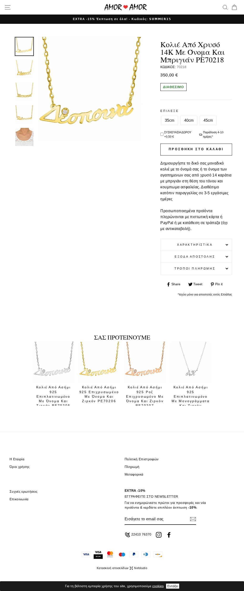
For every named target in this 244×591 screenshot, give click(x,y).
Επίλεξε (169, 111)
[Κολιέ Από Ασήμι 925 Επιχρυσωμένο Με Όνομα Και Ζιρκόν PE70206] (99, 362)
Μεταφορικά (134, 474)
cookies (158, 586)
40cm (188, 120)
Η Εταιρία (17, 459)
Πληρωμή (132, 467)
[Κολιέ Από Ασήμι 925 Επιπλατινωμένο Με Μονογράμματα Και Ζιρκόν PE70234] (190, 362)
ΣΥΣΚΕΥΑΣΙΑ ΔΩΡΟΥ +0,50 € (177, 134)
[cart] (234, 7)
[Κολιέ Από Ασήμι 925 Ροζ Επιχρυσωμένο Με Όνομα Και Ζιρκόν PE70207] (144, 362)
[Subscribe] (193, 519)
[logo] (125, 7)
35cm (169, 120)
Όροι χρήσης (20, 467)
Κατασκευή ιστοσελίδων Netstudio (122, 568)
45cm (208, 120)
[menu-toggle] (7, 7)
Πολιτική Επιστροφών (141, 459)
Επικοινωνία (19, 499)
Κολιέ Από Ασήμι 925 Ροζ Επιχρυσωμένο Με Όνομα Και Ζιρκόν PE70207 (145, 396)
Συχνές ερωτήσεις (23, 491)
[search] (225, 7)
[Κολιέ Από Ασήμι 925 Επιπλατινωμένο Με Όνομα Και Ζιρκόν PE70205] (53, 362)
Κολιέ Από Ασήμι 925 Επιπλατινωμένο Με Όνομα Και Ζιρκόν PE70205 (53, 396)
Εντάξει (172, 586)
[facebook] (169, 535)
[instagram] (159, 535)
